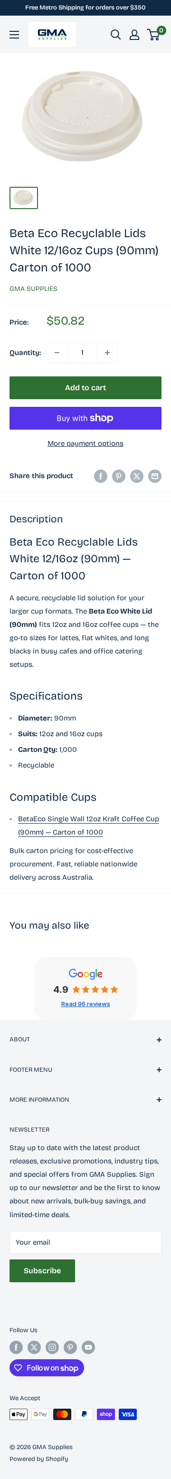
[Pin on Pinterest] (118, 476)
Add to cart (85, 387)
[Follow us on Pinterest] (70, 1347)
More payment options (86, 443)
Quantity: (25, 352)
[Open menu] (14, 34)
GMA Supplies (33, 289)
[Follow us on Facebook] (16, 1347)
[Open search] (116, 34)
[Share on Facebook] (100, 476)
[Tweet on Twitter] (136, 476)
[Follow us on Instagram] (52, 1347)
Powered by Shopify (39, 1459)
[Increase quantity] (107, 353)
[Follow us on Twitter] (34, 1347)
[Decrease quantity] (57, 353)
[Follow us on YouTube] (88, 1347)
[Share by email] (155, 476)
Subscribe (42, 1270)
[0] (154, 34)
